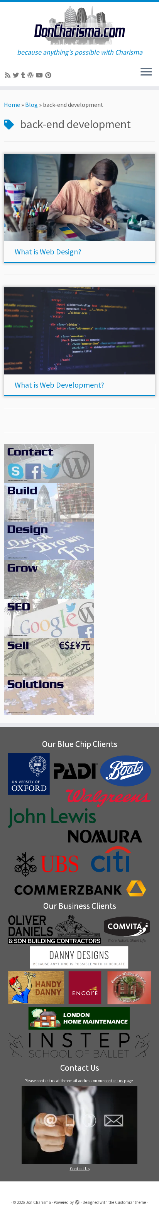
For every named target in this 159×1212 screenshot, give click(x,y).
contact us (114, 1080)
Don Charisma (38, 1202)
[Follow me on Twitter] (17, 75)
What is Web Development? (59, 385)
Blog (31, 104)
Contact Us (80, 1168)
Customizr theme (130, 1202)
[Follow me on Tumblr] (24, 75)
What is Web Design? (48, 251)
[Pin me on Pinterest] (49, 75)
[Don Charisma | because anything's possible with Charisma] (79, 25)
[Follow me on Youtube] (40, 75)
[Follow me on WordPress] (31, 75)
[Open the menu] (146, 72)
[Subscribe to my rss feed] (9, 75)
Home (12, 104)
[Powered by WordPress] (77, 1200)
